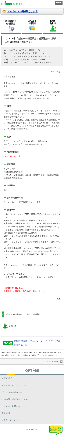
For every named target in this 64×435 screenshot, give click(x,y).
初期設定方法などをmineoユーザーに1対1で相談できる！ (37, 343)
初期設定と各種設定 (11, 25)
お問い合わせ (53, 25)
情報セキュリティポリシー (13, 385)
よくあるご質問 (32, 25)
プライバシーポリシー (11, 392)
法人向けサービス (9, 420)
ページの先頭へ (53, 361)
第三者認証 (6, 378)
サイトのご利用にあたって (13, 406)
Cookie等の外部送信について (15, 399)
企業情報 (5, 413)
